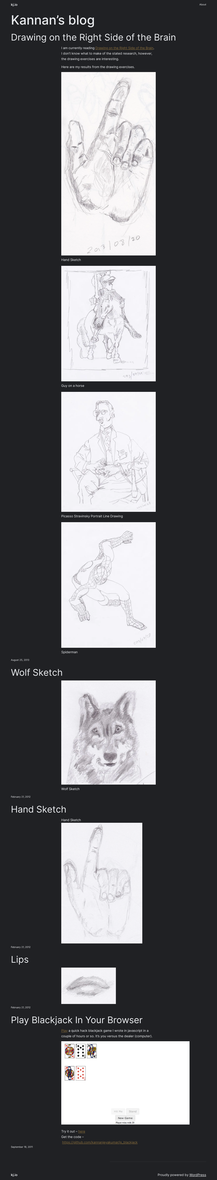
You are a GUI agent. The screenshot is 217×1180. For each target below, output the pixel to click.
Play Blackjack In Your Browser (77, 1020)
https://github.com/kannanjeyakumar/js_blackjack (100, 1142)
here (81, 1131)
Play (64, 1031)
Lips (20, 959)
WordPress (197, 1175)
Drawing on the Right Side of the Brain (93, 37)
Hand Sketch (38, 809)
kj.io (14, 5)
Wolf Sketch (37, 672)
